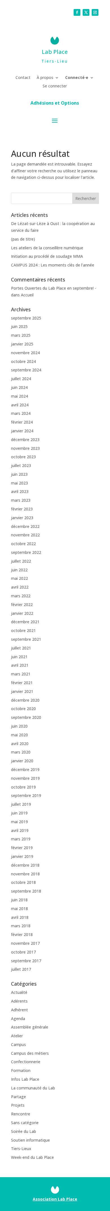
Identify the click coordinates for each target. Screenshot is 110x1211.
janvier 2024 (22, 430)
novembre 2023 (25, 448)
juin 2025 (19, 326)
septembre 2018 (26, 891)
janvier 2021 (22, 691)
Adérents (19, 1001)
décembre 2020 (25, 700)
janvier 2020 (22, 760)
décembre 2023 (25, 439)
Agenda (18, 1018)
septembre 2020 (26, 717)
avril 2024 (19, 405)
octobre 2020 (23, 708)
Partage (18, 1096)
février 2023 (22, 509)
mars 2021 (20, 674)
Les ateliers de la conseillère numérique (47, 247)
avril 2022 (19, 587)
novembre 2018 (25, 874)
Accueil (27, 295)
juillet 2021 (21, 648)
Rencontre (20, 1114)
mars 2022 (20, 595)
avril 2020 (19, 743)
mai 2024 (19, 396)
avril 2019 (19, 830)
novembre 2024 (25, 352)
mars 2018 (20, 925)
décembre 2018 (25, 865)
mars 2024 (20, 413)
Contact (23, 78)
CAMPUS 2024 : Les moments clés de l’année (52, 265)
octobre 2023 (23, 456)
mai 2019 (19, 821)
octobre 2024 (23, 361)
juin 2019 (19, 813)
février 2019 (22, 847)
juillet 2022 (21, 561)
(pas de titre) (23, 239)
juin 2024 (19, 387)
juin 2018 (19, 899)
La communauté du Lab (33, 1088)
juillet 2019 (21, 804)
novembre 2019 (25, 778)
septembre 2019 (26, 795)
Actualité (19, 992)
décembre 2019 (25, 769)
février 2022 (22, 604)
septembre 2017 (26, 960)
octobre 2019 (23, 787)
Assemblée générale (29, 1027)
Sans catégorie (25, 1122)
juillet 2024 (21, 378)
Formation (20, 1070)
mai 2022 (19, 578)
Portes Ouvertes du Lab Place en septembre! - (53, 288)
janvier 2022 (22, 613)
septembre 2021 (26, 639)
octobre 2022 (23, 543)
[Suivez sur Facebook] (77, 12)
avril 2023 (19, 491)
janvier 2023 (22, 517)
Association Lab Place (55, 1199)
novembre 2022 (25, 535)
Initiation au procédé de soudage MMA (47, 256)
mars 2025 (20, 335)
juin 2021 (19, 656)
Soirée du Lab (23, 1131)
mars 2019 (20, 839)
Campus (18, 1044)
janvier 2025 (22, 344)
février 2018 (22, 934)
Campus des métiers (30, 1053)
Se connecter (55, 86)
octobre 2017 (23, 952)
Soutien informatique (30, 1140)
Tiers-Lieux (21, 1148)
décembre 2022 (25, 526)
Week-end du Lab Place (32, 1157)
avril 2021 (19, 665)
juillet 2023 (21, 465)
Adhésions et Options (54, 103)
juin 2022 (19, 570)
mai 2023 (19, 483)
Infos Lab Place (25, 1079)
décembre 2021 (25, 621)
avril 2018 (19, 917)
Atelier (17, 1035)
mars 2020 (20, 752)
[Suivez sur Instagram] (95, 12)
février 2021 (22, 682)
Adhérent (19, 1009)
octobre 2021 (23, 630)
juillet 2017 (21, 969)
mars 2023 (20, 500)
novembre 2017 (25, 943)
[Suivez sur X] (86, 12)
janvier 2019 (22, 856)
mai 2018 (19, 908)
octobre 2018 (23, 882)
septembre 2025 (26, 318)
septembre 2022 (26, 552)
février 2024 (22, 422)
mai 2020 (19, 734)
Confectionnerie (25, 1061)
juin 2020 (19, 726)
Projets (18, 1105)
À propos (45, 78)
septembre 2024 (26, 370)
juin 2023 (19, 474)
